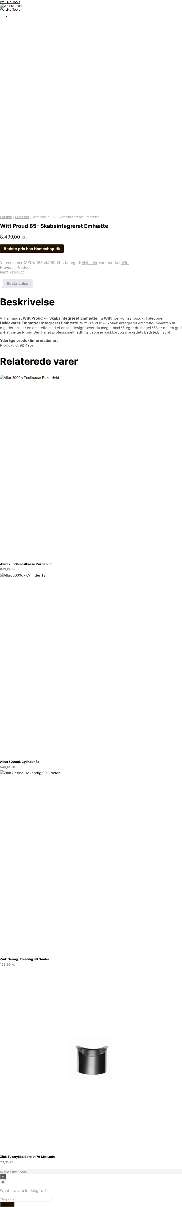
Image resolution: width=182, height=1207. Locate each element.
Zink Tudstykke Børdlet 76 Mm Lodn (27, 1157)
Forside (6, 217)
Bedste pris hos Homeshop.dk (32, 248)
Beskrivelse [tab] (17, 283)
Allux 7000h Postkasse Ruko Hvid (25, 564)
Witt (125, 262)
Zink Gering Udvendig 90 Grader (24, 959)
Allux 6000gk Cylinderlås (19, 762)
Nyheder (22, 217)
